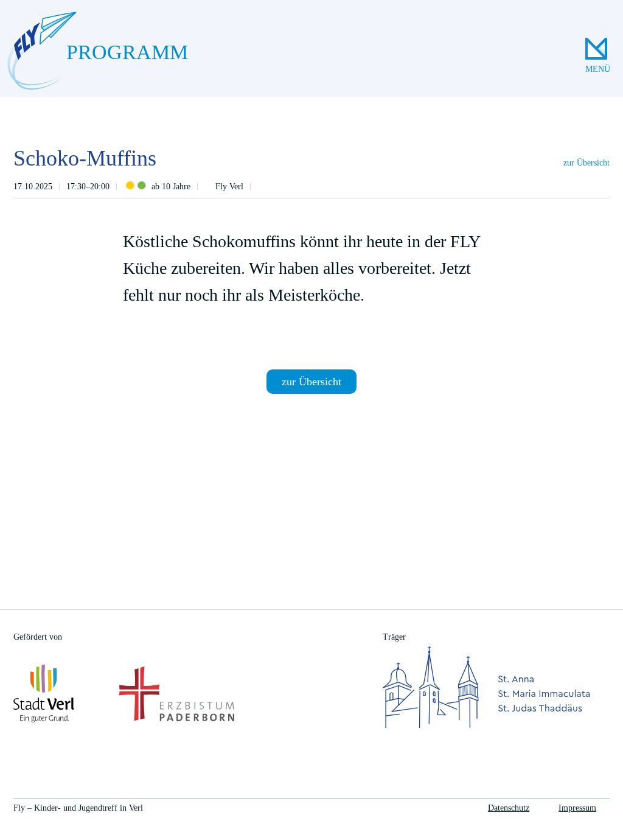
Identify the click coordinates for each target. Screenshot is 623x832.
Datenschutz (508, 808)
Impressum (577, 808)
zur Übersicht (586, 162)
